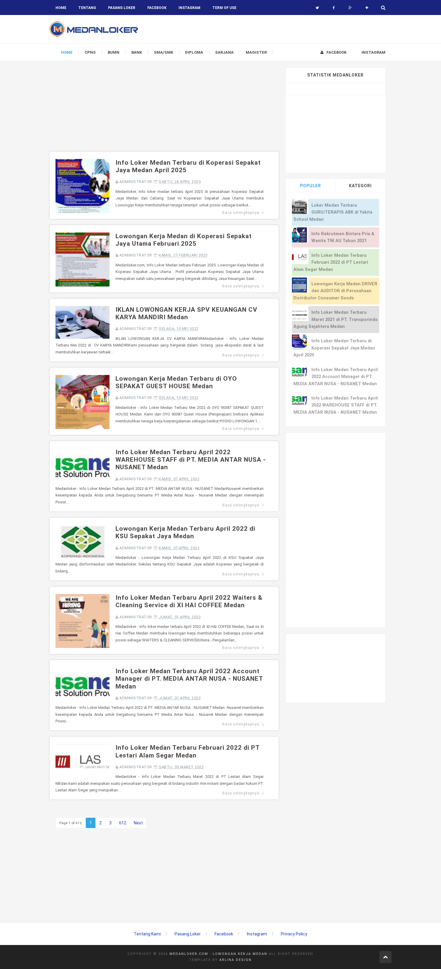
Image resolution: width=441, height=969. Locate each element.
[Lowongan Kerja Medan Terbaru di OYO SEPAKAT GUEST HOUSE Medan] (83, 401)
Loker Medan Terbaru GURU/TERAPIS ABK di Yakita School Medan (332, 212)
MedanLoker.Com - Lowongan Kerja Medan (218, 954)
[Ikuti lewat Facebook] (334, 7)
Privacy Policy (294, 934)
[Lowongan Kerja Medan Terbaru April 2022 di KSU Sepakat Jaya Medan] (83, 540)
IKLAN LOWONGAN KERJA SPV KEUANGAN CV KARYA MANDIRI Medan (186, 313)
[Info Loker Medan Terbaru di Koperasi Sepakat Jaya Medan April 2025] (83, 185)
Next (138, 822)
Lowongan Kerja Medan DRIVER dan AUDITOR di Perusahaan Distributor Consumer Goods (335, 291)
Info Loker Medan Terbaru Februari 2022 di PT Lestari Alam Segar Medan (188, 751)
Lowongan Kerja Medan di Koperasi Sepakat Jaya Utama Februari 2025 (184, 239)
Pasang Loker (121, 8)
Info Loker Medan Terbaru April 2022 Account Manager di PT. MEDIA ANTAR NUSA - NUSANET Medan (189, 679)
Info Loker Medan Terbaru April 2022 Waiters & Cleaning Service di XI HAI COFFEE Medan (189, 601)
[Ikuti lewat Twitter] (317, 7)
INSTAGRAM (189, 8)
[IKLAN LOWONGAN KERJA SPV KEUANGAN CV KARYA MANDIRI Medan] (83, 322)
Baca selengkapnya (240, 213)
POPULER (310, 185)
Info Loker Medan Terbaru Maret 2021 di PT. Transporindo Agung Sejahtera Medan (335, 319)
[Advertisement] (164, 110)
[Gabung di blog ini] (366, 7)
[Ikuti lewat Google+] (350, 7)
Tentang (87, 8)
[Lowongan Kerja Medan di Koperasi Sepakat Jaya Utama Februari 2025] (83, 259)
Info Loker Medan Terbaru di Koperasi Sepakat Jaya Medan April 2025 (334, 348)
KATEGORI (360, 185)
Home (61, 8)
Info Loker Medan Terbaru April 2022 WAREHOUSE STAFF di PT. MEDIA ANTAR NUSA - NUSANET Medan (191, 459)
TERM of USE (224, 8)
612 (122, 822)
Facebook (223, 934)
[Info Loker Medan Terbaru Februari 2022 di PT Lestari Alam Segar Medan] (83, 760)
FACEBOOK (156, 8)
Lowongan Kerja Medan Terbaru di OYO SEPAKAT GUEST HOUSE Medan (176, 382)
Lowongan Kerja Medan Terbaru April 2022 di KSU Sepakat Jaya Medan (185, 532)
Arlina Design (235, 960)
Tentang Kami (147, 934)
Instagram (257, 934)
